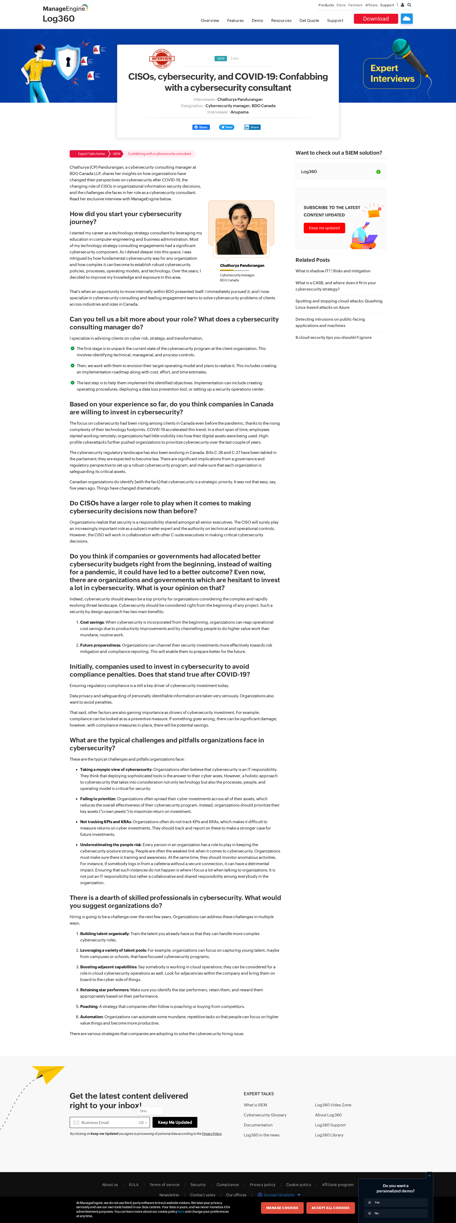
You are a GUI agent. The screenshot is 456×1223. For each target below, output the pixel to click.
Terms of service (165, 1185)
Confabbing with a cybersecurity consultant (159, 154)
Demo (257, 20)
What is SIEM (255, 1105)
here (181, 1211)
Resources (281, 20)
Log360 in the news (261, 1135)
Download (376, 19)
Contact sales (203, 1195)
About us (110, 1185)
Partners (355, 5)
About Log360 (328, 1115)
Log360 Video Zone (333, 1105)
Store (341, 5)
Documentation (258, 1125)
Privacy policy (263, 1185)
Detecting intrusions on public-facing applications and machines (330, 322)
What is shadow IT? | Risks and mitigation (333, 271)
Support (335, 20)
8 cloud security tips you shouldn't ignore (334, 337)
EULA (134, 1185)
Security (198, 1185)
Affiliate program (338, 1185)
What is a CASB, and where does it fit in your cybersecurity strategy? (336, 286)
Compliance (228, 1185)
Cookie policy (298, 1185)
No (377, 1213)
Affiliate (371, 5)
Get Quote (309, 20)
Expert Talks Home (91, 154)
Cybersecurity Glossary (265, 1115)
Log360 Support (330, 1125)
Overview (210, 20)
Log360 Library (329, 1135)
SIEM (220, 58)
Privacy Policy (212, 1134)
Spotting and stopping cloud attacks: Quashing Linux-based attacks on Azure (339, 304)
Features (235, 20)
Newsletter (169, 1195)
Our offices (236, 1195)
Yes (377, 1202)
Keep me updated (324, 228)
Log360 (309, 171)
